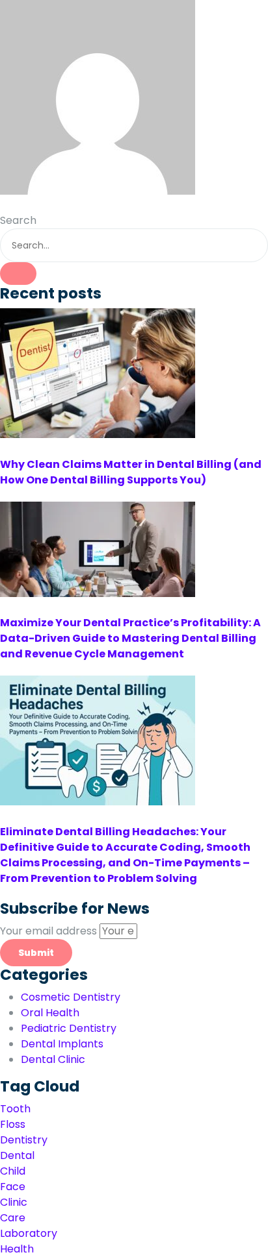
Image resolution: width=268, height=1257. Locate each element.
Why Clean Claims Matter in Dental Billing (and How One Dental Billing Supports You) (130, 472)
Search (18, 220)
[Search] (18, 273)
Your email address (50, 930)
